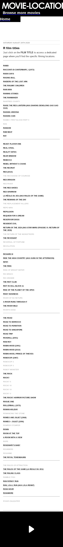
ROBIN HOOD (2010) (11, 350)
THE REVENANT (10, 238)
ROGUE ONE (8, 402)
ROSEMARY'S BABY (11, 445)
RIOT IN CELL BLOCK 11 (13, 286)
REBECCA (7, 160)
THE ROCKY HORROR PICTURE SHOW (19, 398)
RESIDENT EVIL (10, 223)
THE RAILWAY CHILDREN (13, 85)
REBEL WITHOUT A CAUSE (14, 164)
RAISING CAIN (9, 116)
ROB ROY (7, 342)
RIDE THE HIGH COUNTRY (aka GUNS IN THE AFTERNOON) (28, 258)
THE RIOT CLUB (10, 282)
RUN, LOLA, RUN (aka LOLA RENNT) (18, 485)
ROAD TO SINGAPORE (12, 330)
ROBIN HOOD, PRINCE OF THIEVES (18, 354)
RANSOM (7, 128)
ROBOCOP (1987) (10, 358)
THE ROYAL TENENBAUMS (14, 457)
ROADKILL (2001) (10, 338)
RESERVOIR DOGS (11, 219)
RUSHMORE (8, 493)
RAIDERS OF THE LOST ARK (15, 81)
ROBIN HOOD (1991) (11, 346)
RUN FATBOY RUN (10, 481)
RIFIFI (5, 262)
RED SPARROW (9, 192)
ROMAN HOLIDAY (10, 409)
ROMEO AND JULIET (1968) (14, 417)
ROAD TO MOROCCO (12, 322)
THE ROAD (7, 318)
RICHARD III (8, 254)
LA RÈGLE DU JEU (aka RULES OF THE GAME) (23, 196)
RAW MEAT (7, 132)
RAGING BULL (9, 78)
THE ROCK (7, 374)
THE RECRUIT (9, 168)
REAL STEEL (8, 148)
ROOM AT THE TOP (11, 433)
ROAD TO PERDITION (12, 326)
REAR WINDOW (9, 156)
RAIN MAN (7, 89)
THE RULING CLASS (11, 473)
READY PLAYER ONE (12, 144)
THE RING (7, 266)
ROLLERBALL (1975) (12, 405)
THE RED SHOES (10, 188)
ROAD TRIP (8, 334)
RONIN (6, 429)
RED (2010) (8, 172)
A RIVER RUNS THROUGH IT (15, 302)
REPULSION (8, 212)
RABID (6, 66)
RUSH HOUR (8, 489)
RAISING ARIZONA (11, 112)
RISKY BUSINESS (10, 294)
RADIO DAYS (8, 74)
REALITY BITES (9, 152)
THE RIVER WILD (10, 306)
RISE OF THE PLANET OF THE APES (18, 290)
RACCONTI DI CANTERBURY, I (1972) (18, 70)
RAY (5, 136)
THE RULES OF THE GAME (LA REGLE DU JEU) (23, 469)
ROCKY (6, 378)
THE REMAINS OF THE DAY (14, 200)
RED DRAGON (9, 180)
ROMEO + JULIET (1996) (13, 421)
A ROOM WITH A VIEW (12, 437)
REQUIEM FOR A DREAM (13, 216)
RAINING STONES (10, 94)
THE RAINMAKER (10, 98)
